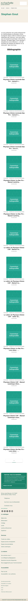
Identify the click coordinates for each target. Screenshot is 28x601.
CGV (2, 589)
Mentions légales (4, 585)
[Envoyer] (24, 485)
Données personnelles (5, 581)
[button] (15, 18)
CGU (2, 587)
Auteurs (7, 8)
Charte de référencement (6, 591)
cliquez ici (13, 481)
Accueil (2, 8)
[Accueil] (7, 3)
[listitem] (2, 511)
